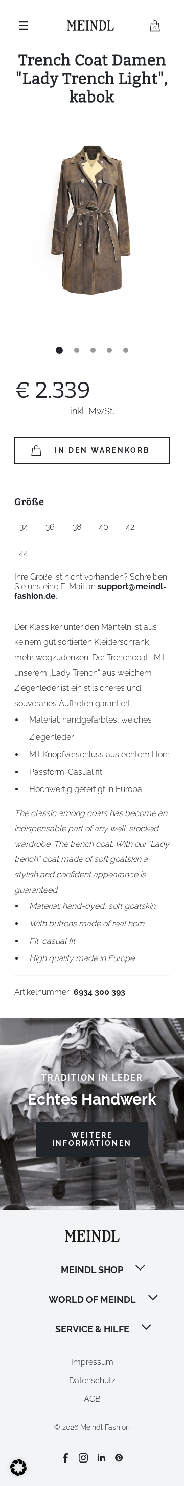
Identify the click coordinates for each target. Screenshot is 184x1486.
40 (103, 527)
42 (130, 527)
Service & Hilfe (92, 1329)
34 (23, 527)
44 (23, 553)
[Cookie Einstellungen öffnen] (18, 1473)
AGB (92, 1399)
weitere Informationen (92, 1139)
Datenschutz (92, 1380)
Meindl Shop (92, 1269)
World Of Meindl (92, 1299)
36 (50, 527)
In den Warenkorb (102, 450)
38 (77, 527)
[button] (141, 1269)
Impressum (92, 1362)
